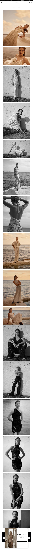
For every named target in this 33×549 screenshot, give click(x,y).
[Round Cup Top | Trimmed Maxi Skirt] (16, 28)
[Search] (29, 2)
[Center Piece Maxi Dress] (16, 288)
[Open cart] (31, 2)
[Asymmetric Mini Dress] (16, 417)
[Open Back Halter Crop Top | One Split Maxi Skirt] (16, 177)
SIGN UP (22, 541)
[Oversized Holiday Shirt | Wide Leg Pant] (16, 251)
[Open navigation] (1, 2)
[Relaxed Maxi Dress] (16, 84)
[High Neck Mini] (16, 454)
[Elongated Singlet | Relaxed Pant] (16, 343)
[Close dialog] (27, 528)
